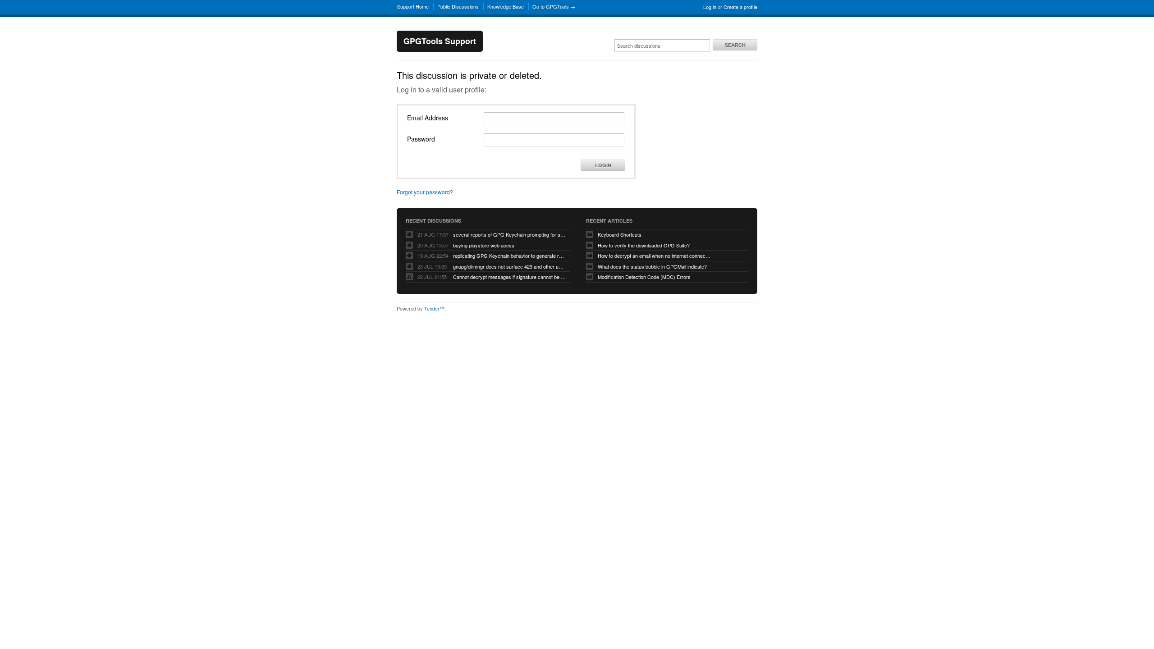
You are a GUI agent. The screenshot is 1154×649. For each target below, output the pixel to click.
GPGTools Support (439, 41)
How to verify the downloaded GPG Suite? (644, 245)
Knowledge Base (505, 6)
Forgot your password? (425, 192)
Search (735, 44)
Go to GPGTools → (553, 6)
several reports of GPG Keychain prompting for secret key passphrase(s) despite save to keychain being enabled (509, 234)
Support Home (413, 6)
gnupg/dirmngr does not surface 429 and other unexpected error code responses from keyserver (509, 266)
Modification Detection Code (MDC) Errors (644, 276)
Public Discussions (458, 6)
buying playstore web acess (483, 245)
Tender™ (434, 308)
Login (603, 165)
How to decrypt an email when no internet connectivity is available (654, 255)
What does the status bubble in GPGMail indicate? (652, 266)
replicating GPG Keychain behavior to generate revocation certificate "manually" (509, 255)
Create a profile (740, 6)
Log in (709, 6)
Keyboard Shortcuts (619, 234)
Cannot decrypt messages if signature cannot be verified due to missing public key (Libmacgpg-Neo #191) (509, 276)
